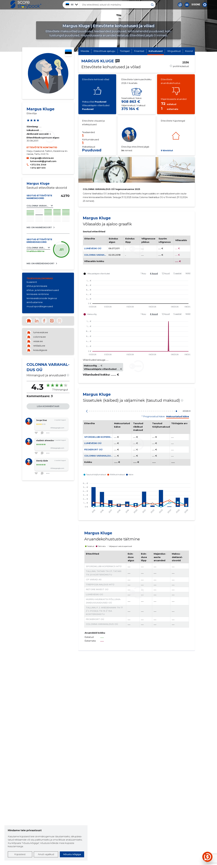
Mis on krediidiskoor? (40, 263)
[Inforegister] (59, 321)
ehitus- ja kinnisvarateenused (43, 290)
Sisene (195, 4)
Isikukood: (33, 130)
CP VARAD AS (94, 579)
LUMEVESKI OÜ (92, 248)
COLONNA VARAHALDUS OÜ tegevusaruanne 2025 (111, 189)
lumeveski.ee (40, 332)
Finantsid (139, 51)
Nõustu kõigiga (72, 854)
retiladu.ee (39, 345)
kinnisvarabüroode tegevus (42, 298)
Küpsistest (20, 854)
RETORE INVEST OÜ (97, 589)
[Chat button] (180, 4)
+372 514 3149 (38, 164)
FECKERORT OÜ (93, 449)
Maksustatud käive (177, 416)
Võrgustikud (174, 51)
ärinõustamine (35, 302)
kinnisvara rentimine (38, 294)
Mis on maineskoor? (39, 227)
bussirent (32, 282)
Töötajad (124, 51)
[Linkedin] (37, 321)
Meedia (85, 51)
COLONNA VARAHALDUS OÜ (100, 254)
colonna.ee (39, 336)
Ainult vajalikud (46, 854)
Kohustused (156, 51)
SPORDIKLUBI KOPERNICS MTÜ (102, 437)
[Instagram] (52, 321)
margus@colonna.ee (42, 158)
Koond (189, 51)
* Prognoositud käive (153, 416)
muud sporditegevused (40, 306)
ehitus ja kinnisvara (37, 286)
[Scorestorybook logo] (25, 4)
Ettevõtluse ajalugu (104, 51)
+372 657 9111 (37, 167)
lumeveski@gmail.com (43, 161)
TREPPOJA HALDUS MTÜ (100, 584)
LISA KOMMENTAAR (48, 406)
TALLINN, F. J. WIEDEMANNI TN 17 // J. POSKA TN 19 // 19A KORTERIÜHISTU (104, 611)
